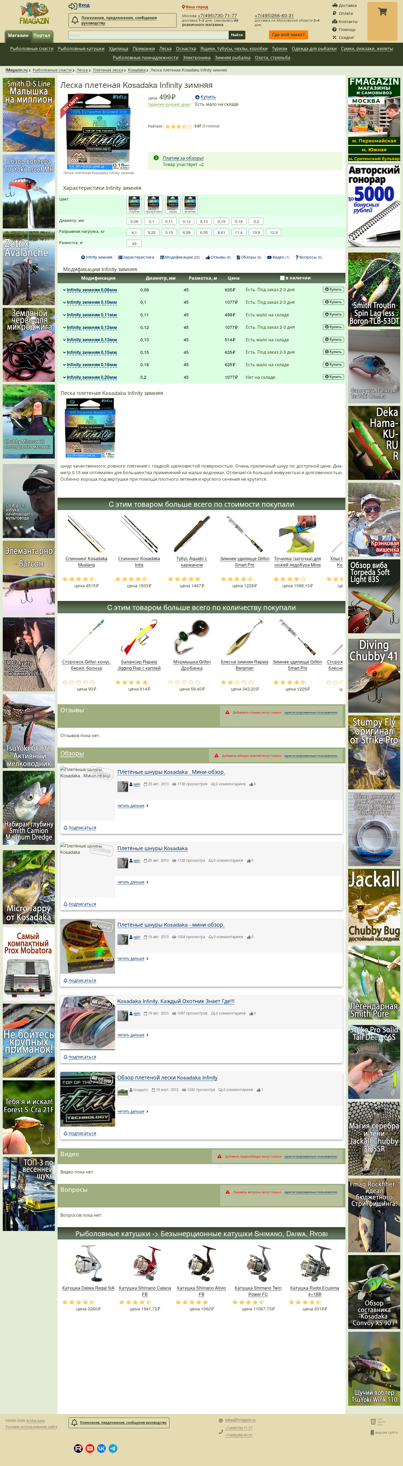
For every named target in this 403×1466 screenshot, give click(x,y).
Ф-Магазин (35, 1420)
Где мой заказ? (288, 35)
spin (137, 783)
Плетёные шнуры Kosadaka (152, 848)
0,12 (187, 221)
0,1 (151, 221)
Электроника (197, 57)
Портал (41, 35)
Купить (336, 290)
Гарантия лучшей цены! (169, 104)
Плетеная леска (108, 70)
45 (134, 243)
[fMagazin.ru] (34, 13)
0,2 (256, 221)
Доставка (348, 5)
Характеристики (138, 257)
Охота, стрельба (272, 57)
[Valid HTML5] (374, 1421)
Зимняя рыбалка (233, 57)
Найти (237, 35)
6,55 (204, 232)
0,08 (134, 221)
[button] (78, 1448)
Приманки (144, 48)
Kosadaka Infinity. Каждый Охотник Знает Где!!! (175, 1000)
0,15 (221, 221)
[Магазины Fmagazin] (374, 119)
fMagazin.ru (16, 70)
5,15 (169, 232)
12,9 (274, 232)
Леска (165, 48)
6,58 (187, 232)
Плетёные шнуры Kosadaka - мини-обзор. (171, 924)
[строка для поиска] (149, 35)
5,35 (151, 232)
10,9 (256, 232)
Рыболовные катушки (81, 48)
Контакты (348, 21)
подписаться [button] (82, 827)
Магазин (18, 35)
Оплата (346, 13)
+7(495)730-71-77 (217, 15)
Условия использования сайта (31, 1426)
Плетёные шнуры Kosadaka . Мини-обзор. (171, 771)
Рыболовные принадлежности (145, 57)
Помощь (347, 29)
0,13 (204, 221)
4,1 (134, 232)
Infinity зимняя (99, 257)
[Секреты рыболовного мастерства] (374, 205)
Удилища (118, 48)
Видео (281, 257)
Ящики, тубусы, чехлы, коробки (234, 48)
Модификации (182, 257)
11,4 (239, 232)
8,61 (221, 232)
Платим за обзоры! (183, 158)
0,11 (169, 221)
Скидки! (346, 37)
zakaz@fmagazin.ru (240, 1420)
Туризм (279, 48)
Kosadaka (137, 70)
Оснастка (186, 48)
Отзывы (221, 257)
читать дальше (130, 805)
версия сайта (386, 1432)
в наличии (298, 277)
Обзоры (251, 257)
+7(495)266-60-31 (274, 15)
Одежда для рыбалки (314, 48)
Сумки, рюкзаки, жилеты (367, 48)
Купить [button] (208, 96)
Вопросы (310, 257)
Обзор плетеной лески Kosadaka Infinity (167, 1077)
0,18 (239, 221)
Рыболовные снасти (31, 48)
